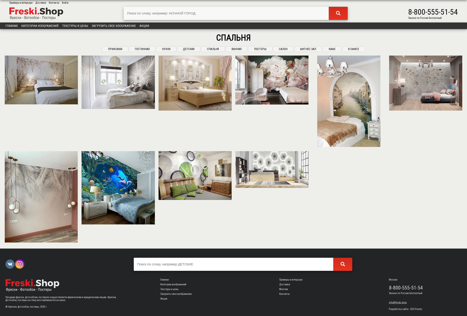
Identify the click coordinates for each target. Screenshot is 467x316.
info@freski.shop (398, 302)
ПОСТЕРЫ (260, 49)
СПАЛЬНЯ (213, 49)
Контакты (54, 2)
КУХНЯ (166, 49)
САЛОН (283, 49)
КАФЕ (332, 49)
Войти (65, 2)
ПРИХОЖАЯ (115, 49)
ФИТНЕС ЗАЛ (308, 49)
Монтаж (283, 289)
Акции (144, 26)
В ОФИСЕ (353, 49)
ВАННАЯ (236, 49)
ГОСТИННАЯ (142, 49)
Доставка (40, 2)
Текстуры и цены (75, 26)
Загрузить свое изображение (114, 26)
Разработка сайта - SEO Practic (405, 309)
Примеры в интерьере (21, 2)
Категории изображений (40, 26)
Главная (11, 26)
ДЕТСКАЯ (188, 49)
